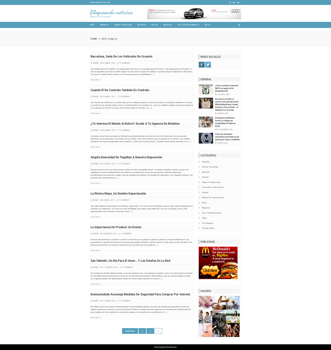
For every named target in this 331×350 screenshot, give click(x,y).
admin (96, 63)
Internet (205, 192)
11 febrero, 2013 (110, 267)
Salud (207, 25)
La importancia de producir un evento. (116, 227)
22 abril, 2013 (109, 130)
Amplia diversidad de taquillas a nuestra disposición (126, 157)
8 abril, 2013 (108, 200)
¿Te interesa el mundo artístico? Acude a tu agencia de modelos (135, 123)
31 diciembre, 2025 (224, 129)
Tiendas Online (208, 228)
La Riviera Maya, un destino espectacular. (119, 193)
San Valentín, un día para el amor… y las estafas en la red (130, 260)
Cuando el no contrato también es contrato (120, 90)
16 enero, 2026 (223, 94)
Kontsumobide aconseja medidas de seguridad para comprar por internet (140, 294)
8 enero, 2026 (222, 113)
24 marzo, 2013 (110, 233)
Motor (155, 25)
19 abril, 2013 (109, 164)
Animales (104, 25)
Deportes (141, 25)
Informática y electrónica (213, 187)
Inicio (92, 25)
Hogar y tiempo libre (211, 182)
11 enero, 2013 (109, 301)
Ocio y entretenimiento (188, 25)
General (205, 177)
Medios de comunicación (213, 197)
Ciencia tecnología (123, 25)
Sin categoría (207, 223)
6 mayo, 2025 (222, 143)
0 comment (125, 63)
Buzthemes (171, 347)
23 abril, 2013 (109, 63)
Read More (95, 80)
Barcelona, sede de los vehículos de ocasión (121, 56)
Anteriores (130, 331)
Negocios (167, 25)
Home (94, 38)
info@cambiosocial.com (100, 2)
